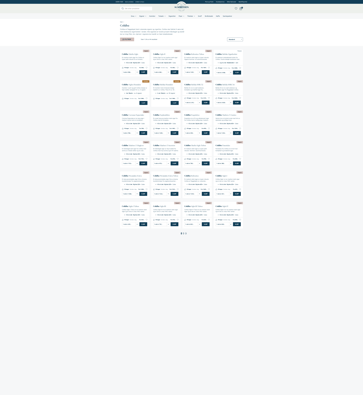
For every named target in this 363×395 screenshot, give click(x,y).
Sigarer (146, 51)
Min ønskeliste (237, 8)
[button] (146, 68)
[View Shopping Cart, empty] (241, 8)
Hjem (121, 22)
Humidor (146, 81)
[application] (135, 16)
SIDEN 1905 (119, 2)
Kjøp (143, 72)
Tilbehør (239, 51)
